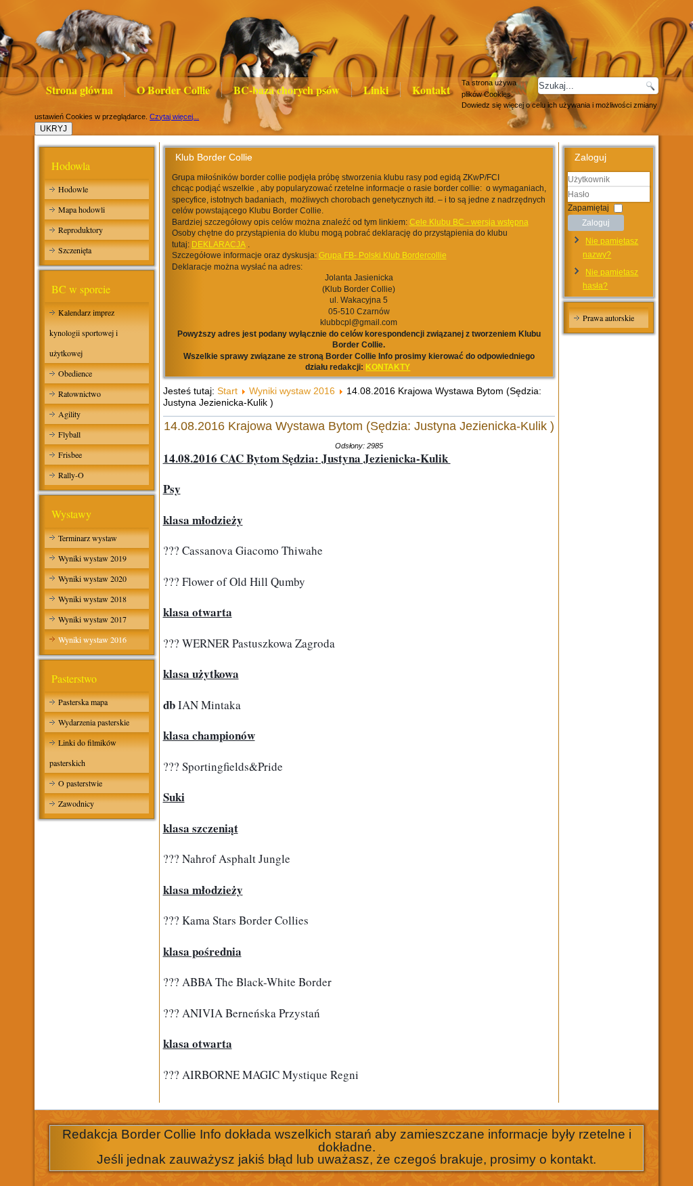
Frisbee (70, 454)
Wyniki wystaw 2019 (92, 558)
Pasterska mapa (83, 701)
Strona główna (79, 90)
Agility (69, 413)
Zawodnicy (76, 803)
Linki (375, 90)
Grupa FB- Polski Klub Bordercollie (383, 255)
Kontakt (431, 90)
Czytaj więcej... (174, 116)
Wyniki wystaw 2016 (92, 639)
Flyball (69, 434)
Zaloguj (596, 223)
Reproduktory (80, 229)
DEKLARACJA (219, 244)
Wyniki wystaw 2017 (92, 619)
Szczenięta (74, 250)
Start (227, 390)
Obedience (75, 373)
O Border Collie (173, 90)
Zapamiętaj (588, 207)
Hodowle (73, 189)
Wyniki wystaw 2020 (92, 578)
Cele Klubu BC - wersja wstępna (469, 222)
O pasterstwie (80, 783)
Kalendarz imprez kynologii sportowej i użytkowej (83, 332)
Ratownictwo (79, 393)
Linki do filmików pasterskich (82, 752)
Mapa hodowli (81, 209)
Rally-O (71, 474)
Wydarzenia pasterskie (93, 722)
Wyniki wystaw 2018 (92, 598)
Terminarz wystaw (87, 537)
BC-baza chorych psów (286, 90)
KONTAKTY (387, 367)
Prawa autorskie (608, 317)
